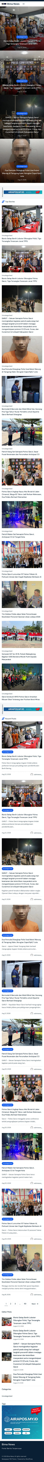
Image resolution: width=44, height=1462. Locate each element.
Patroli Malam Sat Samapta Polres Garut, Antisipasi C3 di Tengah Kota (18, 535)
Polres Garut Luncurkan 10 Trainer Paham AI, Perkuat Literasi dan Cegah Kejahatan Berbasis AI (21, 575)
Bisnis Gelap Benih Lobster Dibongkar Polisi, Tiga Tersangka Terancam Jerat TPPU (22, 42)
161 (25, 1304)
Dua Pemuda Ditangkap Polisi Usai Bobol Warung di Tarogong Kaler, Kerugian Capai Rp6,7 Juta (22, 173)
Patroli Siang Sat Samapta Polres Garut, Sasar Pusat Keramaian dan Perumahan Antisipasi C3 (20, 453)
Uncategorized (22, 37)
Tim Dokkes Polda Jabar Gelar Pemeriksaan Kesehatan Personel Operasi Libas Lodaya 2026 (21, 615)
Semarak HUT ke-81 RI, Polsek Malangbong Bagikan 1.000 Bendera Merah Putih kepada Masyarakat (19, 657)
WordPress (29, 1459)
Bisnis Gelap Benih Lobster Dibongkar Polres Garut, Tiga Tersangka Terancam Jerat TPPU (22, 86)
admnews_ (38, 774)
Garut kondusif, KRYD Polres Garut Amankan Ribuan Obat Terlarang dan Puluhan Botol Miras (21, 698)
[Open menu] (23, 3)
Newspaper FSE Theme (9, 1459)
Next (35, 1304)
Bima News (13, 3)
